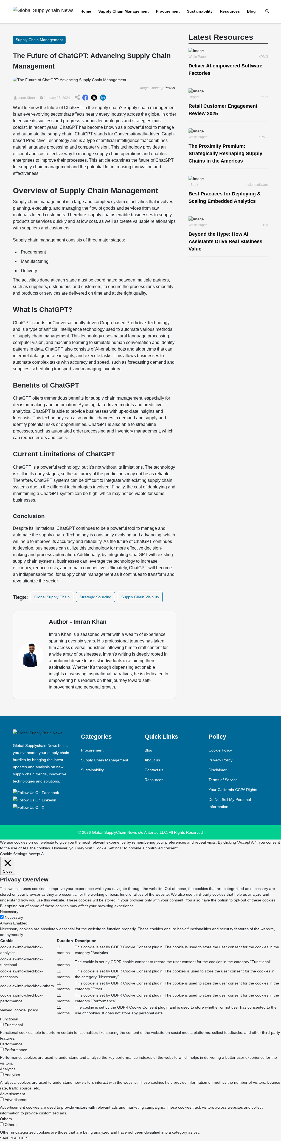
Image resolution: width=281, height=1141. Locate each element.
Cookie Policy (220, 750)
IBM (265, 225)
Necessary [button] (9, 911)
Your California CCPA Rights (233, 789)
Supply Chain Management (123, 11)
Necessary (14, 917)
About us (152, 760)
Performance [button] (11, 1044)
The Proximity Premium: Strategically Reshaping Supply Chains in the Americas (225, 153)
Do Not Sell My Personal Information (230, 803)
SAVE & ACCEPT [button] (14, 1138)
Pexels (170, 88)
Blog (251, 11)
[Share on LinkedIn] (103, 98)
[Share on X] (94, 98)
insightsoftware (257, 185)
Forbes (263, 97)
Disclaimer (218, 770)
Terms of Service (223, 780)
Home (85, 11)
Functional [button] (9, 1019)
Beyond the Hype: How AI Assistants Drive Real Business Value (225, 241)
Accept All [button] (37, 854)
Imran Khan (26, 98)
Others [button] (6, 1119)
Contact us (154, 770)
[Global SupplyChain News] (37, 792)
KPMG (263, 57)
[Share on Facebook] (85, 98)
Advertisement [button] (12, 1094)
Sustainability (200, 11)
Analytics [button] (7, 1069)
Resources (230, 11)
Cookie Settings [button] (13, 854)
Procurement (168, 11)
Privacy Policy (220, 760)
